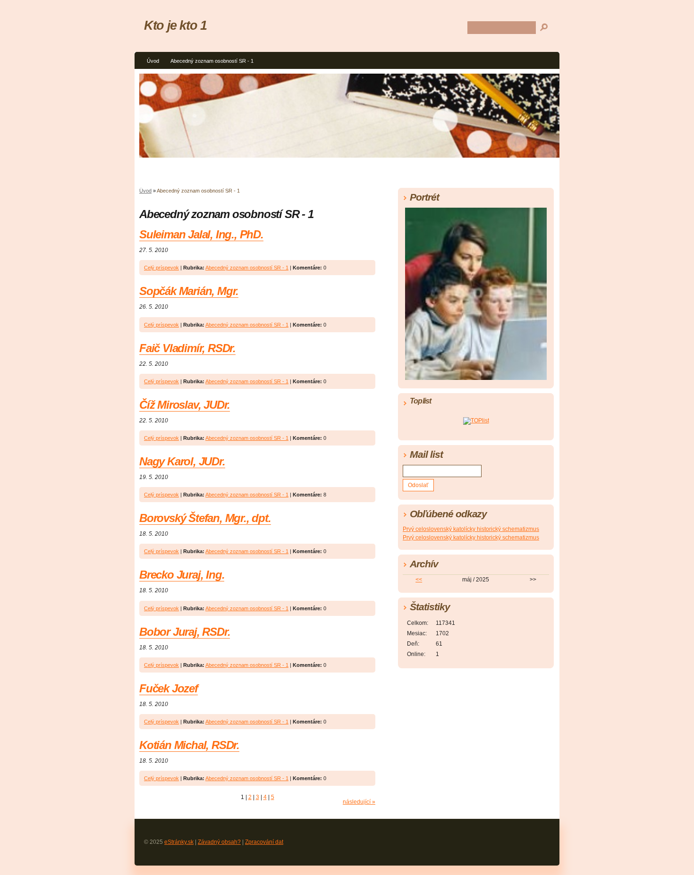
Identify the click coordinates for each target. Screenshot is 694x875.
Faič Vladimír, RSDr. (187, 348)
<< (418, 579)
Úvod (153, 61)
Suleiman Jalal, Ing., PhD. (201, 234)
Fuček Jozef (168, 688)
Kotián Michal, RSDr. (189, 745)
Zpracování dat (264, 842)
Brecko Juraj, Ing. (181, 574)
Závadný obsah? (219, 842)
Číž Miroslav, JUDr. (184, 404)
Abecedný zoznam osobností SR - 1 (212, 61)
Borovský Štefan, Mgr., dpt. (205, 518)
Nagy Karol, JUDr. (182, 461)
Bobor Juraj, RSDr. (184, 631)
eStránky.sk (179, 842)
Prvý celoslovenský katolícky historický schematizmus (471, 529)
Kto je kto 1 (175, 25)
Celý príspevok (161, 267)
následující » (359, 802)
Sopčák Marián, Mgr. (188, 291)
